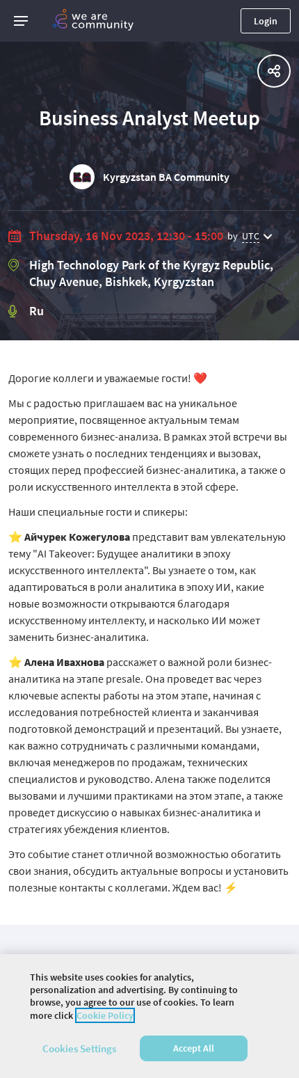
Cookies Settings (79, 1048)
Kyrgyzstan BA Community (166, 177)
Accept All (193, 1048)
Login (265, 21)
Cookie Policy (105, 1015)
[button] (21, 21)
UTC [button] (250, 236)
